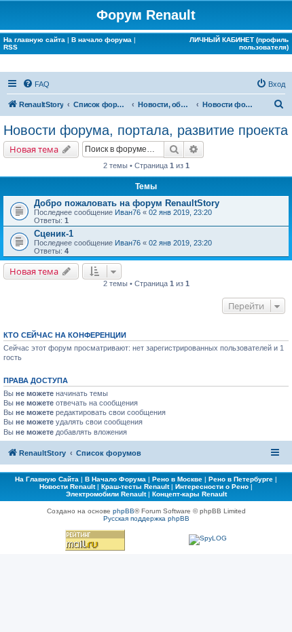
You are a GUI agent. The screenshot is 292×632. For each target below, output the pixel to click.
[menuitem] (36, 84)
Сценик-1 (53, 234)
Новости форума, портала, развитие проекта (145, 130)
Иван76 (128, 212)
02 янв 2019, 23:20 (180, 212)
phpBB (123, 511)
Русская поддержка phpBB (146, 518)
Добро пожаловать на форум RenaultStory (126, 203)
